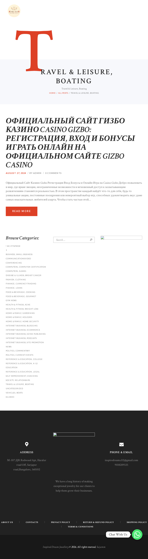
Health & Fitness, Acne (18, 305)
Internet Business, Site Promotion (25, 342)
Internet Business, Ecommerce (23, 330)
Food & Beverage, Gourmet (21, 296)
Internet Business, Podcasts (21, 338)
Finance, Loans (14, 288)
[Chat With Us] (137, 534)
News (9, 347)
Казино (10, 397)
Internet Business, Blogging (22, 326)
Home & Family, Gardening (20, 313)
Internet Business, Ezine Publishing (26, 334)
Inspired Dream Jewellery (56, 547)
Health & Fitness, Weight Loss (22, 309)
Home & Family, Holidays (19, 317)
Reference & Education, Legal (23, 372)
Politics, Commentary (18, 351)
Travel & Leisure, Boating (20, 384)
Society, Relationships (18, 380)
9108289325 (121, 465)
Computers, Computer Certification (26, 267)
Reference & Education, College (24, 359)
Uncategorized (14, 388)
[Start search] (111, 231)
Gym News (11, 300)
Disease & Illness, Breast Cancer (23, 275)
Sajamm (101, 547)
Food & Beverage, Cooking (20, 292)
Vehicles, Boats (14, 393)
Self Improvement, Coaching (22, 376)
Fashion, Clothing (16, 280)
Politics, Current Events (19, 355)
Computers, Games (16, 271)
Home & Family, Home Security (22, 321)
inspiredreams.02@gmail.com (121, 460)
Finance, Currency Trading (21, 284)
